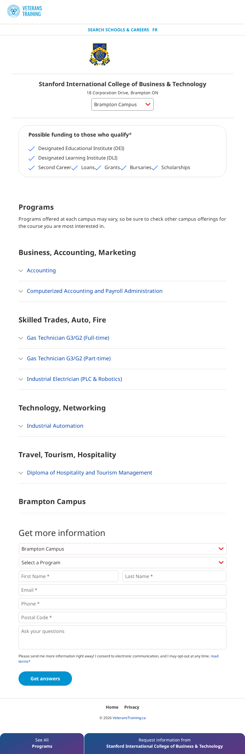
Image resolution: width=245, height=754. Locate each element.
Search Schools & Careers (118, 30)
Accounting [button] (40, 270)
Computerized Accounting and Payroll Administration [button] (94, 290)
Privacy (131, 707)
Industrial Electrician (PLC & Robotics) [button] (73, 378)
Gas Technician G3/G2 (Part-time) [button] (68, 358)
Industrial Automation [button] (54, 425)
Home (112, 707)
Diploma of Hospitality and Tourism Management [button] (88, 472)
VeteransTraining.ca (129, 717)
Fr (154, 30)
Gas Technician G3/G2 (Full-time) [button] (67, 337)
